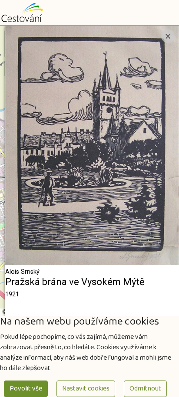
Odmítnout (145, 388)
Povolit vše (26, 388)
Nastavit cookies (85, 388)
